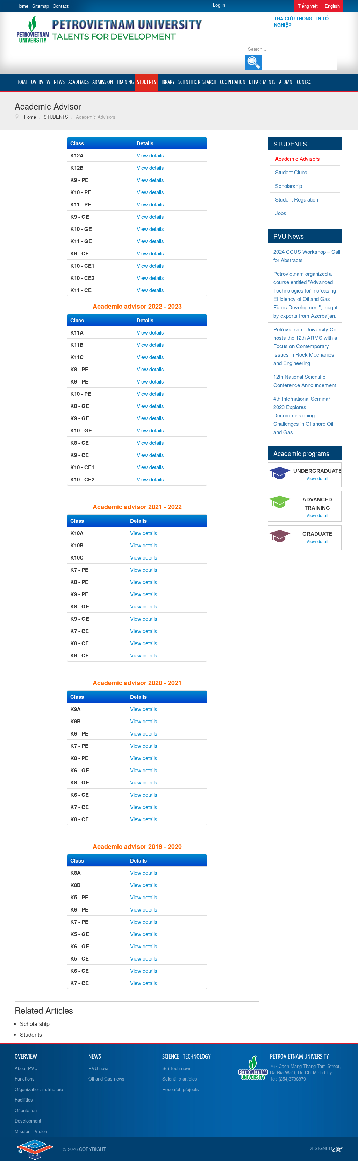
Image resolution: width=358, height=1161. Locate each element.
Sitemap (40, 5)
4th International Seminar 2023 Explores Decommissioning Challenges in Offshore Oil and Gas (303, 415)
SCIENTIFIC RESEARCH (197, 82)
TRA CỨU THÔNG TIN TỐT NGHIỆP (302, 21)
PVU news (99, 1068)
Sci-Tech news (177, 1068)
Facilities (24, 1099)
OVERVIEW (40, 82)
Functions (25, 1078)
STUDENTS (146, 82)
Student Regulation (296, 199)
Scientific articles (179, 1078)
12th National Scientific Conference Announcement (304, 380)
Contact (61, 5)
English (332, 5)
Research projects (180, 1089)
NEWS (59, 82)
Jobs (280, 213)
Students (31, 1034)
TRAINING (125, 82)
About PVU (26, 1068)
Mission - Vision (31, 1131)
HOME (22, 82)
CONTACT (305, 82)
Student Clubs (291, 172)
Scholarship (35, 1024)
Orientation (26, 1110)
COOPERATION (232, 82)
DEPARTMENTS (262, 82)
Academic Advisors (297, 158)
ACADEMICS (78, 82)
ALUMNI (286, 82)
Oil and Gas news (106, 1078)
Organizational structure (39, 1089)
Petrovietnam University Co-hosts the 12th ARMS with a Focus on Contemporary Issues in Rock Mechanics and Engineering (305, 345)
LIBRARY (167, 82)
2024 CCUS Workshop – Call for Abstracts (306, 255)
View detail (317, 478)
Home (22, 5)
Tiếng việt (308, 5)
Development (28, 1120)
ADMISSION (102, 82)
